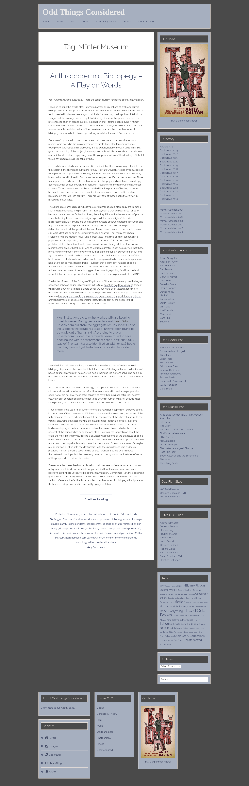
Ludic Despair (167, 541)
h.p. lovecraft (133, 528)
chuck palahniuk (59, 524)
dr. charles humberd (122, 524)
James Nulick (167, 299)
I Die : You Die (167, 437)
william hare (110, 542)
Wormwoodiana (168, 385)
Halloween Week (201, 602)
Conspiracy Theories (186, 594)
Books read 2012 (169, 191)
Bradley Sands (167, 273)
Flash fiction (190, 602)
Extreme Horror (167, 602)
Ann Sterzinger (168, 265)
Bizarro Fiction (195, 585)
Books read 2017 (169, 173)
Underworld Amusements (173, 381)
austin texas (171, 586)
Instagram (53, 746)
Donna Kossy (167, 291)
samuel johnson (105, 537)
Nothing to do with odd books (184, 624)
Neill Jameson (167, 440)
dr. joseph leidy (67, 528)
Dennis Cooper (168, 288)
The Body (165, 425)
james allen (56, 533)
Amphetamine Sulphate (172, 347)
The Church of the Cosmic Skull (176, 429)
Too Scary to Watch (170, 496)
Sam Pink (165, 318)
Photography (104, 738)
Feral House (166, 362)
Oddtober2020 (198, 628)
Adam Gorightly (168, 258)
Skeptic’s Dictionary (170, 560)
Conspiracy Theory (106, 21)
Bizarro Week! (168, 589)
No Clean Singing (169, 444)
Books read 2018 (169, 169)
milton (130, 533)
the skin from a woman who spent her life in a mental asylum (103, 177)
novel (203, 624)
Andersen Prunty (169, 261)
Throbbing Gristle (169, 463)
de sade (106, 524)
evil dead (80, 528)
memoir (189, 615)
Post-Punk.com (168, 452)
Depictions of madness (176, 598)
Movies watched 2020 (172, 221)
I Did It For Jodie (168, 534)
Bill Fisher (165, 422)
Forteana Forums (169, 526)
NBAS (163, 620)
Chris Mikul (165, 280)
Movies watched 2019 (171, 224)
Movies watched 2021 (171, 217)
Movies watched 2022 (171, 213)
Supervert (165, 321)
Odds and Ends (146, 21)
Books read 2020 (169, 161)
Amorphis (165, 418)
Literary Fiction (178, 616)
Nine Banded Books (170, 373)
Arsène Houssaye (132, 519)
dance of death (77, 524)
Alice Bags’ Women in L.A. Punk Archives (181, 414)
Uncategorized (192, 639)
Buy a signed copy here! (184, 120)
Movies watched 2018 (171, 228)
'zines (163, 585)
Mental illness (198, 616)
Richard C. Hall (167, 548)
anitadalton (100, 514)
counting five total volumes (118, 285)
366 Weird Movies (169, 489)
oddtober (175, 628)
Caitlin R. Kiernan (169, 276)
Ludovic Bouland (104, 533)
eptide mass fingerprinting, (64, 240)
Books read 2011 (168, 195)
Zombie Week (165, 644)
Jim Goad (165, 306)
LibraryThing (55, 763)
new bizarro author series (180, 620)
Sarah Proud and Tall (171, 556)
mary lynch (120, 533)
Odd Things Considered (83, 11)
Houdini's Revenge (178, 606)
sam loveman (89, 537)
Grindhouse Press (169, 366)
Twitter (52, 737)
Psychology (188, 632)
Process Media (168, 377)
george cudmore (117, 528)
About (45, 21)
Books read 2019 (169, 165)
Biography (180, 586)
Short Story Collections (189, 636)
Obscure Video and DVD (173, 493)
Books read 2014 (169, 184)
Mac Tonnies (166, 314)
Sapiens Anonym (169, 552)
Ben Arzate (166, 269)
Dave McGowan (168, 284)
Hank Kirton (166, 295)
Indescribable (201, 607)
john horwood (87, 533)
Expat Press (166, 358)
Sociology (163, 640)
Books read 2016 (169, 176)
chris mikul (172, 594)
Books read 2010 (169, 199)
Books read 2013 (169, 187)
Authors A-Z (166, 146)
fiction (180, 602)
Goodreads (54, 754)
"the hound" (69, 519)
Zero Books (166, 388)
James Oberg (167, 537)
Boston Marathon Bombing (189, 590)
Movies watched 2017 (171, 232)
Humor (192, 606)
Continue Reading (98, 501)
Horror (164, 606)
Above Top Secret (169, 522)
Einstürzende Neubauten (173, 433)
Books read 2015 (169, 180)
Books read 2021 (169, 158)
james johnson (71, 533)
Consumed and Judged (172, 351)
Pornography (179, 632)
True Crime (178, 640)
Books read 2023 (169, 150)
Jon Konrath (166, 310)
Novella (164, 627)
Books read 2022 (169, 154)
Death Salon (121, 321)
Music (86, 21)
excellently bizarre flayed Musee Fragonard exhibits (99, 420)
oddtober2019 (186, 628)
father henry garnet (96, 528)
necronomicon (73, 537)
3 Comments (98, 547)
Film (73, 21)
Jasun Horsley (167, 303)
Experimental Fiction (193, 598)
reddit (196, 632)
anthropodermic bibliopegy (107, 519)
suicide (170, 640)
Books (59, 21)
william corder (95, 542)
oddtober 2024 (166, 632)
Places (127, 21)
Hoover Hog (166, 530)
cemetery (163, 594)
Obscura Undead (169, 545)
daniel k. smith (93, 524)
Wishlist (52, 771)
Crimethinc (165, 355)
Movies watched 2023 (171, 209)
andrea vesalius (84, 519)
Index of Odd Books (170, 370)
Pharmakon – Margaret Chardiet (177, 448)
